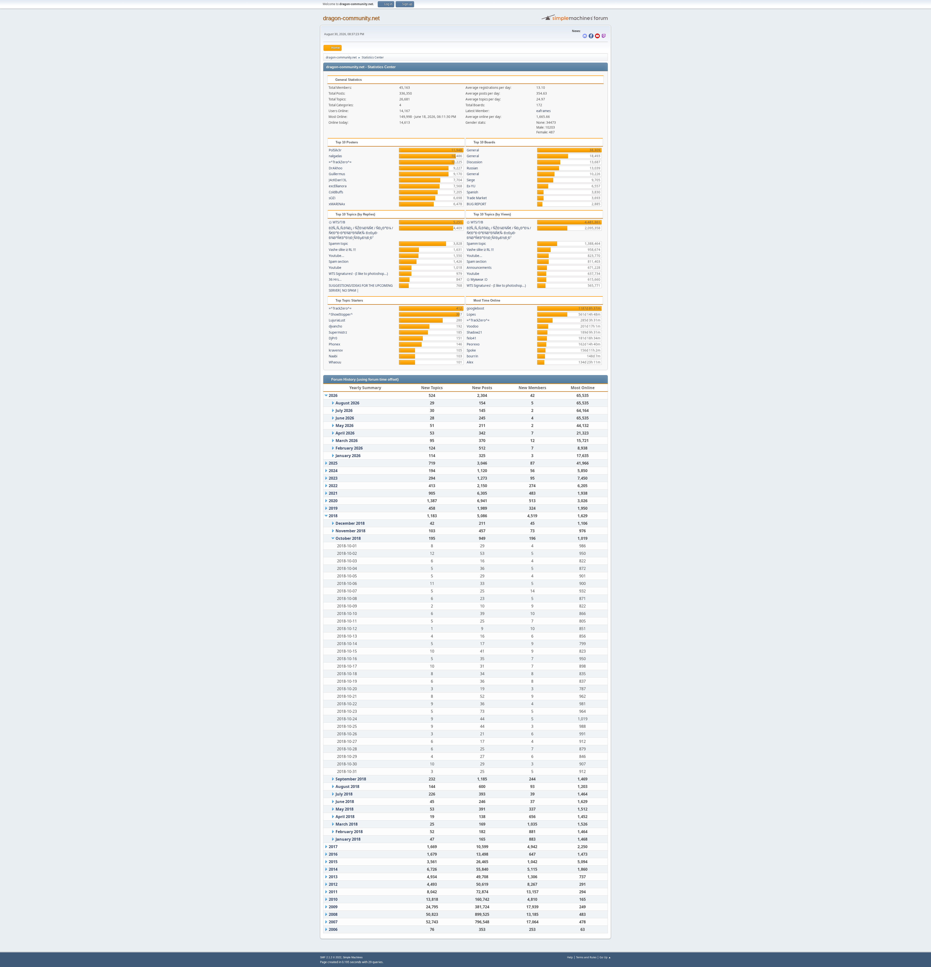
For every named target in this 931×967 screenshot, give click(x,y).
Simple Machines (353, 957)
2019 (333, 508)
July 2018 (344, 794)
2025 (333, 463)
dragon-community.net (351, 18)
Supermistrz (338, 332)
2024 (333, 470)
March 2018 (347, 824)
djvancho (335, 326)
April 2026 (345, 433)
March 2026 (347, 440)
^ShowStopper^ (341, 314)
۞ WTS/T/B (337, 222)
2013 (333, 876)
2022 (333, 485)
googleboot (475, 308)
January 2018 (348, 839)
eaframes (543, 111)
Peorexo (473, 344)
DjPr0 (333, 338)
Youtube (335, 267)
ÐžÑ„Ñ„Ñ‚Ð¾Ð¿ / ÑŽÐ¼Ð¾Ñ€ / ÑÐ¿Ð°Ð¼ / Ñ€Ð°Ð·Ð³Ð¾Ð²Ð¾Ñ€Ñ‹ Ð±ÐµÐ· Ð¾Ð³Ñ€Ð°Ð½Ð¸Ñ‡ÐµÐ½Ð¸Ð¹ (361, 233)
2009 (333, 907)
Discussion (474, 162)
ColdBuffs (336, 192)
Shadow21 (474, 332)
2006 (333, 929)
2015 (333, 861)
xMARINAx (337, 204)
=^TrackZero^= (340, 162)
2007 (333, 922)
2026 (333, 395)
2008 (333, 914)
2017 (333, 846)
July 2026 (344, 410)
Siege (471, 180)
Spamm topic (338, 243)
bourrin (472, 356)
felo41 (471, 338)
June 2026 (345, 418)
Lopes (471, 314)
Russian (472, 168)
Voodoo (472, 326)
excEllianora (337, 186)
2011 (333, 891)
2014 (333, 869)
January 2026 (348, 455)
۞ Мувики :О (477, 279)
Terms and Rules (586, 957)
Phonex (334, 344)
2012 (333, 884)
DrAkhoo (335, 168)
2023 (333, 478)
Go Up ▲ (605, 957)
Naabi (333, 356)
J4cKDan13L (338, 180)
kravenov (336, 350)
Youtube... (336, 256)
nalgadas (335, 156)
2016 (333, 854)
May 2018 (344, 809)
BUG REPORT (476, 204)
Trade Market (477, 198)
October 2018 (348, 538)
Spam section (338, 261)
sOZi (332, 198)
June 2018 (345, 801)
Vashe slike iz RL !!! (342, 249)
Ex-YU (471, 186)
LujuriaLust (337, 320)
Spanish (472, 192)
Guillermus (337, 174)
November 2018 (350, 530)
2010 (333, 899)
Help (570, 957)
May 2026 (344, 425)
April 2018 (345, 816)
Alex (470, 362)
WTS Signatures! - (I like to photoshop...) (358, 273)
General (473, 150)
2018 (333, 515)
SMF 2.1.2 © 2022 (330, 957)
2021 (333, 493)
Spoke (471, 350)
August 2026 (347, 403)
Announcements (479, 267)
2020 (333, 500)
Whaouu (335, 362)
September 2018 (351, 779)
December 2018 (350, 523)
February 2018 (349, 831)
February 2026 (349, 448)
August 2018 (347, 786)
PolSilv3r (335, 150)
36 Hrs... (335, 279)
